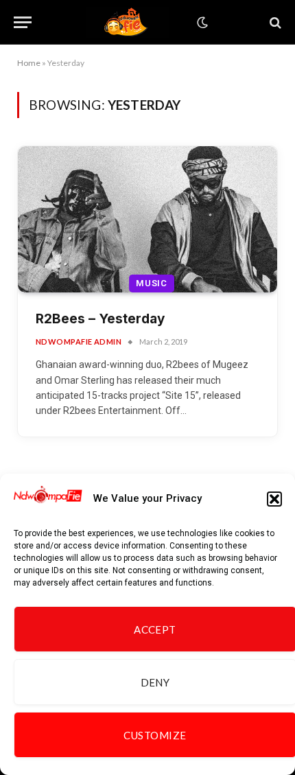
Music (151, 283)
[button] (274, 499)
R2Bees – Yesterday (100, 319)
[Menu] (23, 22)
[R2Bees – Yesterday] (147, 219)
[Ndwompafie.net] (128, 22)
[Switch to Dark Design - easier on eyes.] (201, 22)
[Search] (274, 22)
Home (28, 63)
